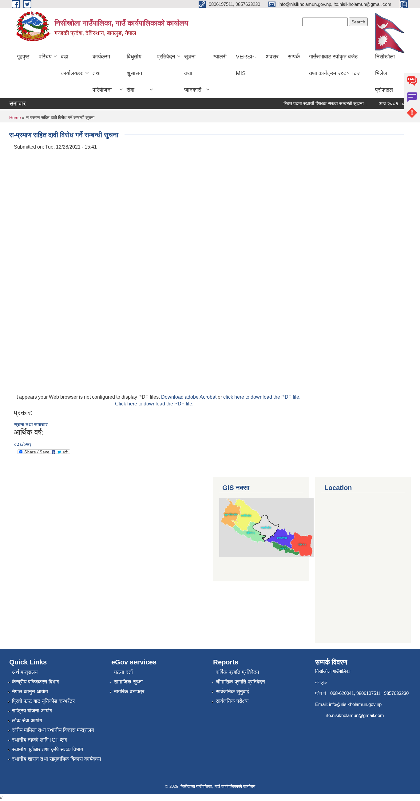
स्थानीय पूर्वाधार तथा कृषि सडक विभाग (47, 749)
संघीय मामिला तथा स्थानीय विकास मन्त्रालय (53, 730)
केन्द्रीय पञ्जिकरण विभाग (35, 682)
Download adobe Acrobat (189, 397)
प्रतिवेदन (166, 57)
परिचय (45, 57)
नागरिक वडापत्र (129, 692)
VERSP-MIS (246, 65)
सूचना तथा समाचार (31, 424)
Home (15, 117)
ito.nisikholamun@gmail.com (355, 715)
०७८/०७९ (23, 444)
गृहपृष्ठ (23, 57)
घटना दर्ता (123, 672)
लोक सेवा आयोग (27, 720)
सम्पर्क (294, 57)
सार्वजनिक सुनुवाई (232, 692)
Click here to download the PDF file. (154, 403)
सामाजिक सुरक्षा (128, 682)
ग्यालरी (220, 57)
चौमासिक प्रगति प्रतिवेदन (240, 682)
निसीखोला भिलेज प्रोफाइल (385, 73)
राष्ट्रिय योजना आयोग (32, 711)
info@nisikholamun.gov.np (355, 704)
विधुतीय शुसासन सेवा (134, 73)
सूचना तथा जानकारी (192, 73)
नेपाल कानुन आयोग (30, 692)
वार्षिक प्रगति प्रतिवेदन (237, 672)
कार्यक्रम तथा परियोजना (102, 73)
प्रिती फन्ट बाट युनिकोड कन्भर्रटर (43, 701)
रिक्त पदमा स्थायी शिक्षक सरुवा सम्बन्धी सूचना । (320, 103)
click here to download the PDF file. (261, 397)
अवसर (272, 57)
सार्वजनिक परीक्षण (232, 701)
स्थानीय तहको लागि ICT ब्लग (39, 740)
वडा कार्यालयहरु (72, 65)
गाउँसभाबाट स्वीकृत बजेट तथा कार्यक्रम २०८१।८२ (334, 65)
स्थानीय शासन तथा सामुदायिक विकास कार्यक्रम (56, 759)
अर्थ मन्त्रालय (25, 672)
